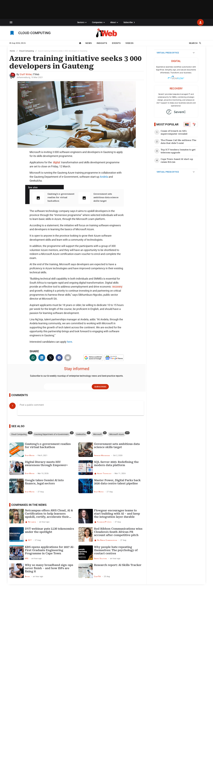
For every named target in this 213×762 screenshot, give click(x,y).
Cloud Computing (26, 51)
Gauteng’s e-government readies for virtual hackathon (61, 197)
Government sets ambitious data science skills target (106, 197)
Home (12, 51)
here (69, 341)
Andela (104, 176)
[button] (11, 22)
